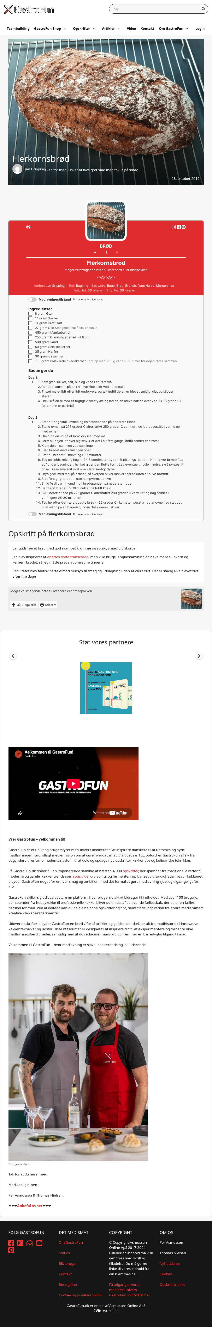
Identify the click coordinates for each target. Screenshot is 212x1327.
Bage (111, 286)
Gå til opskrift (26, 604)
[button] (184, 227)
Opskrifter (81, 28)
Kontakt (147, 28)
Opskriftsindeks (172, 1284)
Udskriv (50, 604)
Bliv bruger (68, 1263)
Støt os (64, 1253)
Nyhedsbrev (170, 1263)
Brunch (130, 286)
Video (131, 28)
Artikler (108, 28)
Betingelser (68, 1284)
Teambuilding (18, 28)
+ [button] (117, 252)
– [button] (95, 252)
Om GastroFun (171, 28)
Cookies (166, 1274)
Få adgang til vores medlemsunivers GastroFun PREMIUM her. (130, 1289)
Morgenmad (165, 286)
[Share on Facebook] (179, 227)
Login (200, 28)
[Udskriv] (28, 227)
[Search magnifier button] (203, 9)
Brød (120, 286)
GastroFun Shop (47, 28)
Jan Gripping (35, 169)
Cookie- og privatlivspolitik (80, 1295)
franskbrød (146, 286)
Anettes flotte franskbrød (67, 556)
